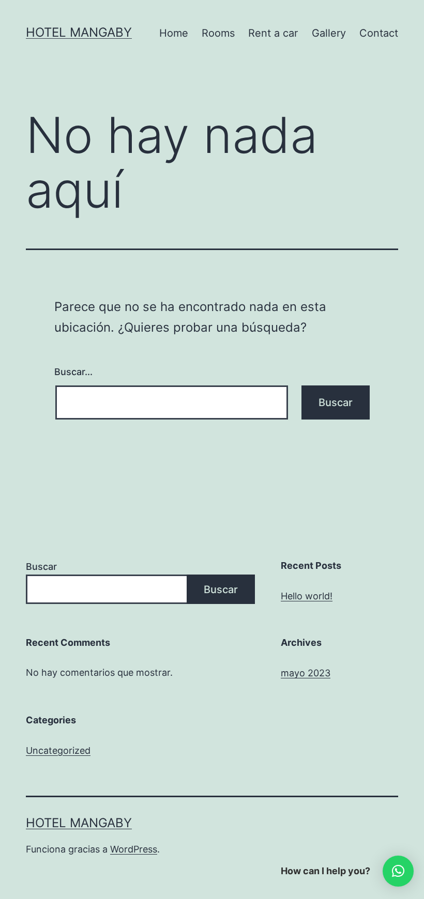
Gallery (329, 33)
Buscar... (73, 371)
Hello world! (306, 596)
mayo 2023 (305, 673)
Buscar (41, 566)
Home (173, 33)
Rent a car (273, 33)
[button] (398, 871)
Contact (378, 33)
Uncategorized (58, 750)
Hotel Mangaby (79, 32)
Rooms (218, 33)
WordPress (133, 849)
